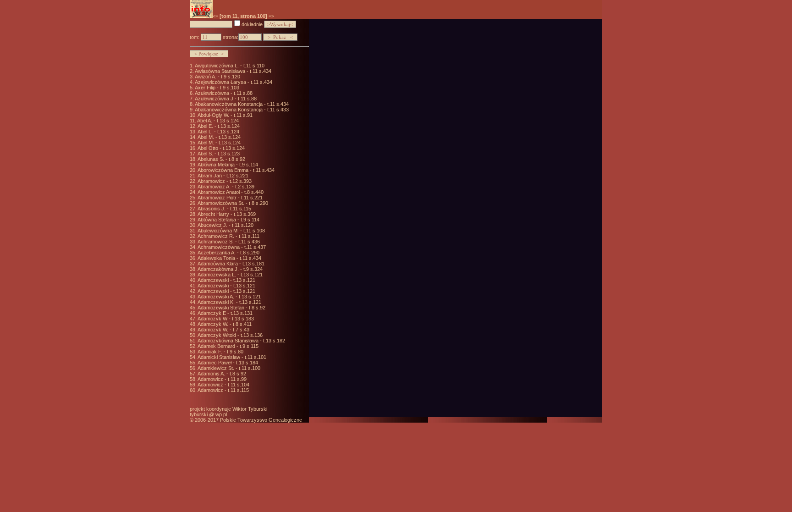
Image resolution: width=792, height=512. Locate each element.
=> (271, 16)
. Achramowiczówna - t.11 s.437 (230, 247)
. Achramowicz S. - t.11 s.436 (227, 241)
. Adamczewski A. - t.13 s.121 (228, 296)
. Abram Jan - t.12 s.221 (221, 175)
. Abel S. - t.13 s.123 (217, 153)
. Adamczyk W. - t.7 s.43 (222, 329)
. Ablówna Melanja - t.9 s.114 (226, 164)
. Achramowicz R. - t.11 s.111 (227, 236)
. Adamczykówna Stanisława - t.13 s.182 (240, 340)
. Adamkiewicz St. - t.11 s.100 (227, 368)
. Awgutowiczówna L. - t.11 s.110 (228, 65)
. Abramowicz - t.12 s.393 (223, 181)
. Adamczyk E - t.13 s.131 (224, 313)
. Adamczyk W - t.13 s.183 (224, 318)
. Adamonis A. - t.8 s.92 (220, 373)
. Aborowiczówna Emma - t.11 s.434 (235, 170)
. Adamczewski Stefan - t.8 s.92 (230, 307)
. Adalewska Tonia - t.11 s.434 (228, 258)
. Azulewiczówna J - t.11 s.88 (224, 98)
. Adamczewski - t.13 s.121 (225, 280)
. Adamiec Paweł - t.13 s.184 (226, 362)
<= (215, 16)
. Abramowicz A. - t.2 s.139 (224, 186)
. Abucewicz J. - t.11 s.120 (224, 225)
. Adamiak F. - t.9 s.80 (219, 351)
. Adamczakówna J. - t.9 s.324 (229, 269)
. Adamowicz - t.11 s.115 (222, 390)
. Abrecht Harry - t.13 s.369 (225, 214)
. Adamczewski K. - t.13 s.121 (228, 302)
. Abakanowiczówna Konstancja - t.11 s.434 (240, 104)
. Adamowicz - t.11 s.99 (221, 379)
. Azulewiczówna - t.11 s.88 (222, 93)
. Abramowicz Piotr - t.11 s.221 (229, 197)
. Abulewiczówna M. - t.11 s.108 (230, 230)
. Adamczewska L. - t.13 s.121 (229, 274)
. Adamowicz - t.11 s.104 (222, 384)
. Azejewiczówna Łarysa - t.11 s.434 (232, 82)
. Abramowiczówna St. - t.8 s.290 (231, 203)
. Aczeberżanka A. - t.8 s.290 (227, 252)
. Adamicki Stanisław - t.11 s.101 (230, 357)
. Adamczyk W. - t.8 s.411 (223, 324)
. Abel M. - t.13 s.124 (218, 137)
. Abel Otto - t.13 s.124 (220, 148)
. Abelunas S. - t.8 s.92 (220, 159)
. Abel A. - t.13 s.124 (217, 120)
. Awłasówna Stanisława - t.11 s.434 (231, 71)
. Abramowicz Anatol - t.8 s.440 (229, 192)
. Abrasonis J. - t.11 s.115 (223, 208)
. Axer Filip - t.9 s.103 (215, 87)
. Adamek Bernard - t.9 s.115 (226, 346)
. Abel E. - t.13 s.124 (217, 126)
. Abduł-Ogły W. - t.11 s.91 (224, 115)
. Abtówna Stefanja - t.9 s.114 (227, 219)
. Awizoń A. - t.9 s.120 (216, 76)
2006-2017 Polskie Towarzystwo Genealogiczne (248, 420)
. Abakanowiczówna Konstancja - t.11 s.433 (240, 109)
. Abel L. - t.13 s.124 (217, 131)
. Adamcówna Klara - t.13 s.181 (229, 263)
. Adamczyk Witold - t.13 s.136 (229, 335)
